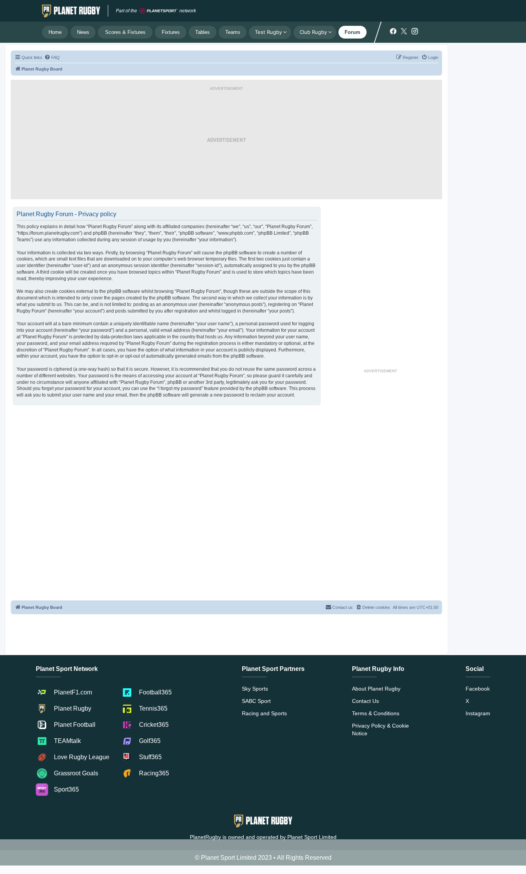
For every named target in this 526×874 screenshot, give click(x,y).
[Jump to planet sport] (158, 11)
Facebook (478, 689)
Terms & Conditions (375, 713)
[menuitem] (52, 57)
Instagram (478, 713)
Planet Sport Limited (312, 837)
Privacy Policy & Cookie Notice (380, 729)
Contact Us (365, 701)
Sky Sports (255, 689)
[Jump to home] (71, 10)
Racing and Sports (264, 713)
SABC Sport (256, 701)
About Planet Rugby (376, 689)
